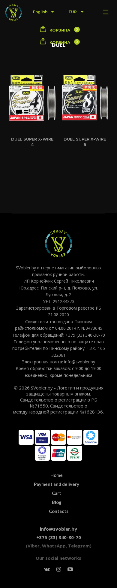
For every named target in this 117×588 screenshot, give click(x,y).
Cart (56, 493)
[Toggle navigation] (105, 12)
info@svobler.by (58, 529)
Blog (57, 502)
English (40, 12)
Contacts (58, 511)
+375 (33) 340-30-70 (58, 537)
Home (56, 475)
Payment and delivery (56, 484)
